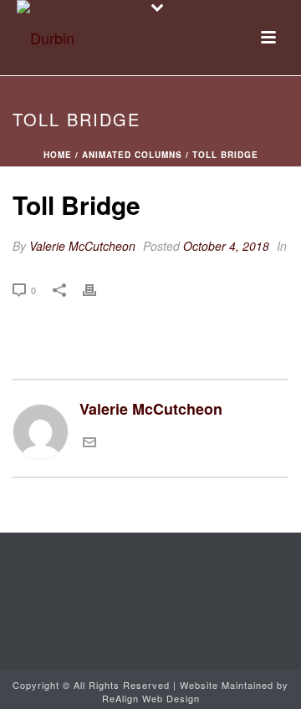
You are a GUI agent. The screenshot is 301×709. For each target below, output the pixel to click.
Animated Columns (132, 155)
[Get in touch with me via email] (89, 442)
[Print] (98, 288)
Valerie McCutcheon (82, 245)
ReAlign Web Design (151, 698)
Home (57, 155)
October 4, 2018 (226, 245)
